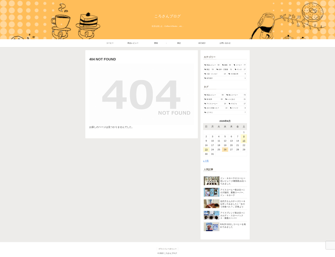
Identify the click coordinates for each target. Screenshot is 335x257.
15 (244, 140)
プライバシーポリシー (167, 249)
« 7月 (206, 161)
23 (206, 149)
